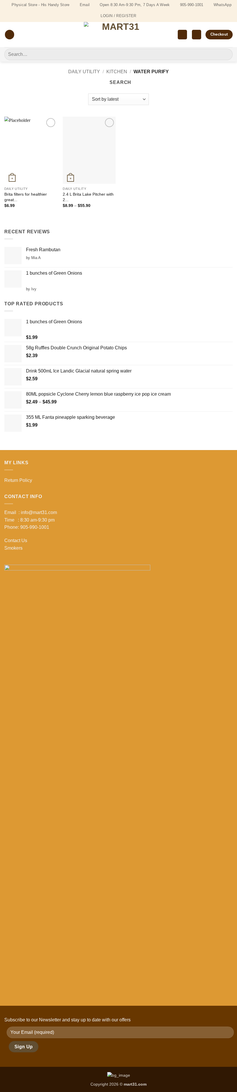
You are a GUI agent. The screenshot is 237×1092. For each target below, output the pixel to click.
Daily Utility (84, 71)
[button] (9, 34)
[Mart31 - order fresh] (119, 34)
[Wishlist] (182, 34)
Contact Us (15, 540)
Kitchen (116, 71)
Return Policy (18, 480)
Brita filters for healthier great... (25, 197)
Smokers (13, 548)
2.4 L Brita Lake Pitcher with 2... (88, 197)
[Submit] (226, 54)
